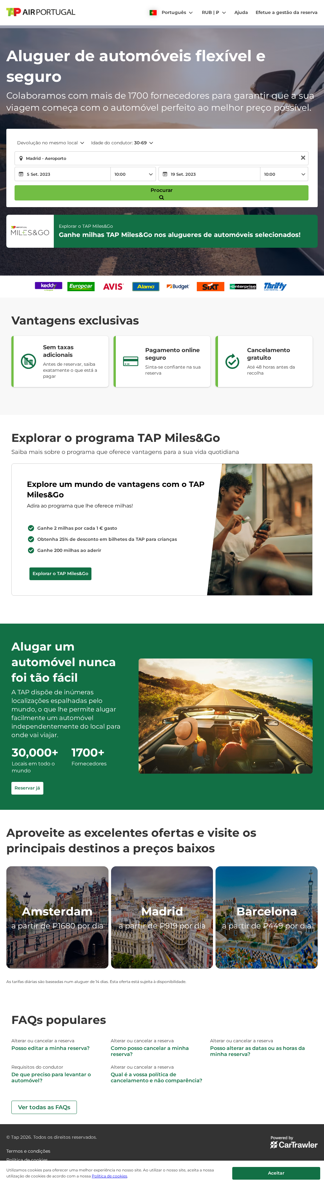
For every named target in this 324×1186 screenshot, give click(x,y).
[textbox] (161, 158)
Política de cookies (109, 1176)
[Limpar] (303, 158)
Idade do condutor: (119, 143)
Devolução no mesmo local (47, 143)
